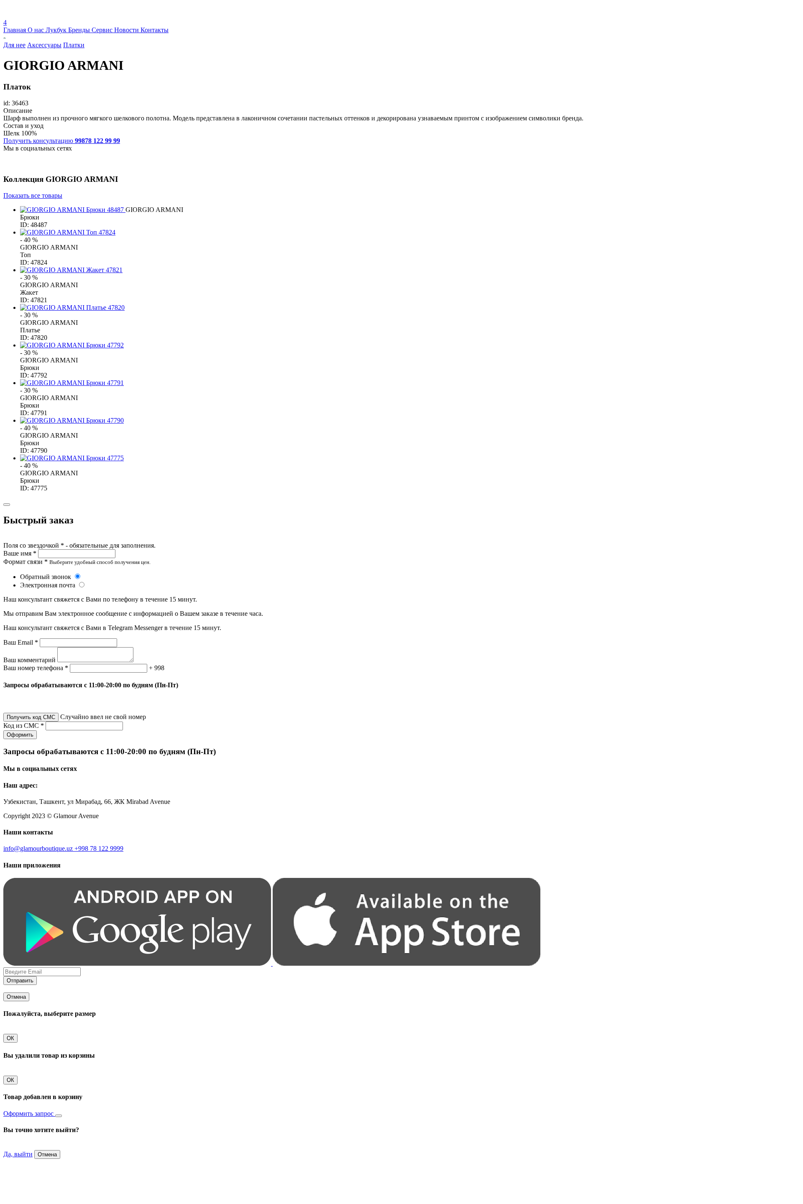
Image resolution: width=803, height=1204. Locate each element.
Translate (65, 14)
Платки (73, 44)
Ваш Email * (20, 642)
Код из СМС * (23, 725)
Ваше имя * (19, 553)
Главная (15, 29)
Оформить (20, 735)
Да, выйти (18, 1154)
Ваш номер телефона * (35, 667)
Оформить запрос (29, 1113)
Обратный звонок (46, 576)
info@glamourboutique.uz (38, 848)
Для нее (14, 44)
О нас (37, 29)
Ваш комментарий (29, 659)
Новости (127, 29)
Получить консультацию (61, 140)
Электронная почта (48, 585)
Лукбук (57, 29)
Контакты (155, 29)
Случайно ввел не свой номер (103, 716)
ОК (10, 1038)
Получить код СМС (31, 717)
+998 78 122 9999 (98, 848)
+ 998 (156, 667)
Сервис (103, 29)
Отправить (20, 980)
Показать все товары (32, 195)
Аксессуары (44, 44)
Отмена (16, 997)
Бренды (80, 29)
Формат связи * (25, 561)
